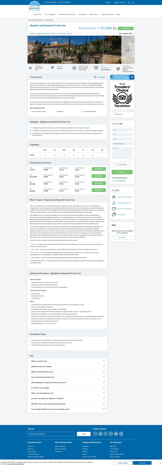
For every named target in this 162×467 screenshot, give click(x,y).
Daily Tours (113, 446)
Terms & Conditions (33, 454)
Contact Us (31, 446)
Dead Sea (85, 449)
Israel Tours (58, 451)
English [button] (108, 2)
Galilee (84, 454)
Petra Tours (94, 14)
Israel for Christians (60, 449)
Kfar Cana (34, 244)
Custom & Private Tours (66, 14)
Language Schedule (43, 33)
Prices (53, 33)
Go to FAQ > (122, 237)
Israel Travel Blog (60, 446)
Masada (84, 451)
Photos (69, 33)
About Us (30, 449)
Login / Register (120, 2)
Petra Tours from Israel (89, 457)
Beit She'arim (35, 252)
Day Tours (37, 14)
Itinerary (32, 33)
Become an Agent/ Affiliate (36, 457)
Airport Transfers (115, 457)
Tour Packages (49, 14)
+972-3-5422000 (120, 180)
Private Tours (49, 20)
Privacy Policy (32, 451)
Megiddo (60, 111)
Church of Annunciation (39, 111)
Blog (118, 14)
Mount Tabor (35, 249)
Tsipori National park (90, 111)
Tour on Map (61, 33)
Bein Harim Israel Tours (36, 20)
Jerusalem (85, 446)
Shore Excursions (107, 14)
